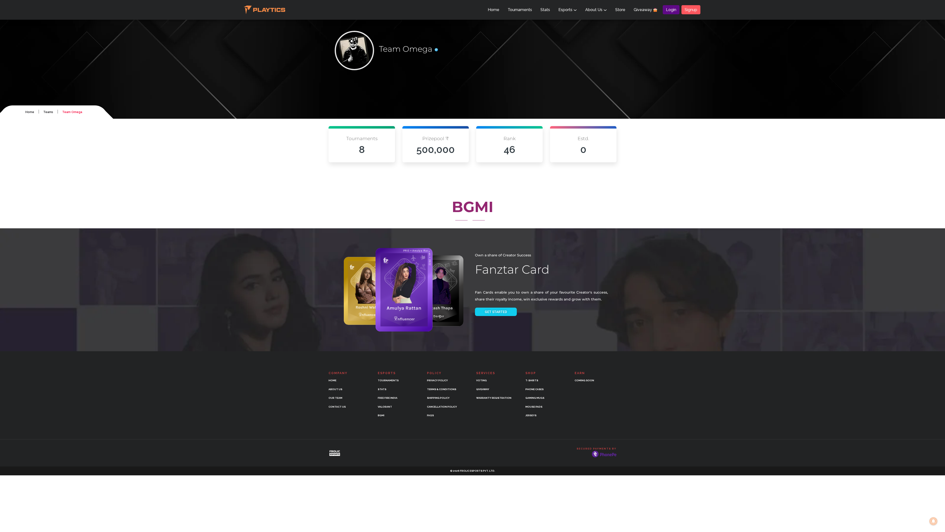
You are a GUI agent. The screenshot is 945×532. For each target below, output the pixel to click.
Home (493, 9)
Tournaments (520, 9)
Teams (48, 112)
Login (671, 9)
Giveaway (643, 9)
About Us (594, 9)
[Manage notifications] (933, 521)
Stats (545, 9)
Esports (565, 9)
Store (620, 9)
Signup (691, 9)
